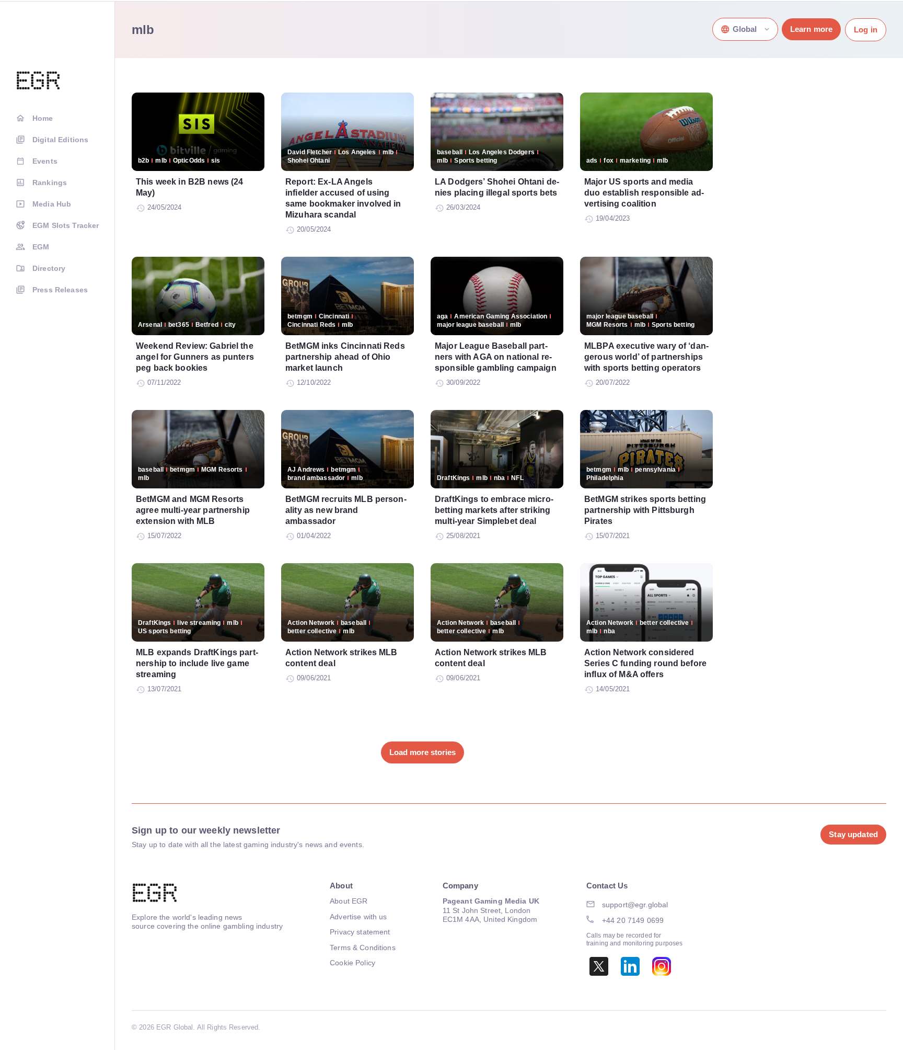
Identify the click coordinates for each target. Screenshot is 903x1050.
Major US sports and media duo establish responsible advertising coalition (644, 192)
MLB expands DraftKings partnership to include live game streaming (197, 663)
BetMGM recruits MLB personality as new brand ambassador (346, 510)
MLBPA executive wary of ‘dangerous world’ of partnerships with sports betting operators (646, 356)
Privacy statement (360, 932)
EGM (40, 247)
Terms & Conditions (363, 947)
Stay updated (853, 834)
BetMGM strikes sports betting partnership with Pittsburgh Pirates (645, 510)
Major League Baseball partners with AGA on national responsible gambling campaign (496, 356)
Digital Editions (60, 139)
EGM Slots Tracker (65, 225)
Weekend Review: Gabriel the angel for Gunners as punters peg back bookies (195, 356)
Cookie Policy (352, 962)
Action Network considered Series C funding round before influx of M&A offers (645, 663)
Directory (48, 268)
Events (44, 161)
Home (42, 118)
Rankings (49, 182)
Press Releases (60, 290)
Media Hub (51, 204)
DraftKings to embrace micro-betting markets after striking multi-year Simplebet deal (494, 510)
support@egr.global (635, 904)
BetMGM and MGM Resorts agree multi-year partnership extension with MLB (193, 510)
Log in (865, 29)
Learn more (811, 29)
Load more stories (422, 752)
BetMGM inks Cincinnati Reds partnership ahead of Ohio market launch (345, 356)
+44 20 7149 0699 (633, 920)
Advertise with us (358, 916)
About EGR (348, 901)
